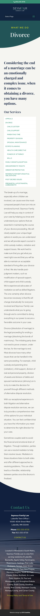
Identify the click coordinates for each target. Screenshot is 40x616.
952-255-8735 (23, 529)
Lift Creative (25, 612)
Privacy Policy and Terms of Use (20, 595)
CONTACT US (20, 537)
